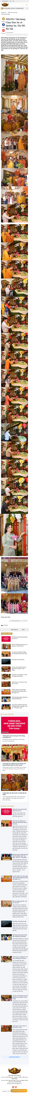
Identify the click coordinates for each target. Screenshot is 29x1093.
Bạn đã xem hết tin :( (14, 1057)
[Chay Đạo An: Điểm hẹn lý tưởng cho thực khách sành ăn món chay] (6, 823)
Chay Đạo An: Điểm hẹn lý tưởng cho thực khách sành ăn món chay (14, 764)
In (24, 629)
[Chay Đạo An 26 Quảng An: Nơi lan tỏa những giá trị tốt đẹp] (6, 959)
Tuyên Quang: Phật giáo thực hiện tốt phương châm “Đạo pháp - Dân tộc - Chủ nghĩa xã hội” (20, 857)
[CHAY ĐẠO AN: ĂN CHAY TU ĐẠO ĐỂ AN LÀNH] (6, 1028)
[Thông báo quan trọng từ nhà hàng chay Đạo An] (6, 811)
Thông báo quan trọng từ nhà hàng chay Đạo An (14, 736)
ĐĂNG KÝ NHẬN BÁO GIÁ (18, 1090)
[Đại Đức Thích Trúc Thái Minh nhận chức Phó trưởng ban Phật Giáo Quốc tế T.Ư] (6, 878)
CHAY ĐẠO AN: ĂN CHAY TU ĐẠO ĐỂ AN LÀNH (14, 793)
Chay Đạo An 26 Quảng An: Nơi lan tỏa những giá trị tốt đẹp (20, 957)
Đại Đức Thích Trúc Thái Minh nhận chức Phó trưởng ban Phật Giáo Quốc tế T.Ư (20, 877)
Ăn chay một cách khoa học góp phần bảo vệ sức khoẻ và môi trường (20, 997)
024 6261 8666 (17, 1081)
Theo (18, 620)
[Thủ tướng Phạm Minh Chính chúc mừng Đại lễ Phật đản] (6, 937)
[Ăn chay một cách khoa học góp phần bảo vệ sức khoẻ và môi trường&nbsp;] (6, 998)
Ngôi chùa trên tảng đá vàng (19, 921)
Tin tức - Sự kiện (5, 732)
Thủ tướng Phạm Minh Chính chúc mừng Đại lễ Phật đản (20, 935)
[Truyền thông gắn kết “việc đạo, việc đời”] (6, 903)
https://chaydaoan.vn (17, 1083)
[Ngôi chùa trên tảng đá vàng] (6, 924)
